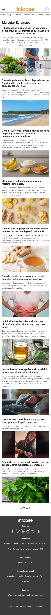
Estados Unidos (34, 543)
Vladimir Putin (27, 15)
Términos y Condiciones (16, 595)
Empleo (30, 562)
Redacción (22, 562)
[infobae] (25, 9)
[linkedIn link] (38, 531)
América (7, 543)
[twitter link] (18, 531)
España (23, 543)
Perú (9, 549)
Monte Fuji (5, 15)
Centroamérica (18, 549)
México (44, 543)
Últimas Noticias (32, 549)
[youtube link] (28, 531)
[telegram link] (33, 531)
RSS (41, 549)
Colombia (15, 543)
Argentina (11, 576)
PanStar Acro (16, 15)
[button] (3, 9)
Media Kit (25, 582)
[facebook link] (12, 531)
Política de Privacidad (35, 595)
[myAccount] (47, 9)
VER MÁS (25, 508)
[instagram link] (23, 531)
